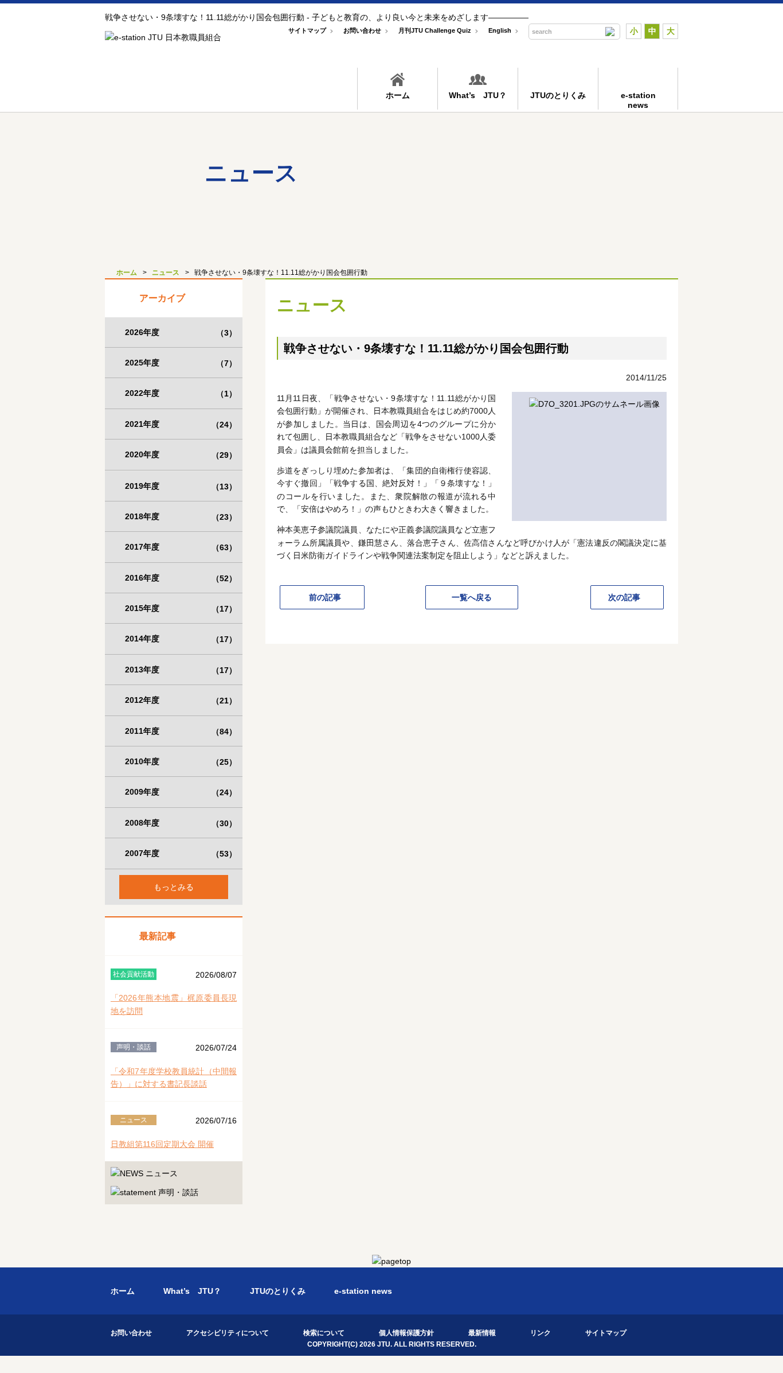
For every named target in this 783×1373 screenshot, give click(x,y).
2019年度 (181, 486)
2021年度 (181, 424)
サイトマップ (307, 30)
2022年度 (181, 393)
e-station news (363, 1291)
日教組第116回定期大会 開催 (162, 1144)
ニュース (165, 273)
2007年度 (181, 853)
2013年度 (181, 670)
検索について (323, 1333)
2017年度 (181, 547)
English (499, 30)
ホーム (398, 95)
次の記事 (624, 597)
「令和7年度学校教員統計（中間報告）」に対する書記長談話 (174, 1077)
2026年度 (181, 332)
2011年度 (181, 731)
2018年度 (181, 517)
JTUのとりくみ (558, 95)
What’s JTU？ (478, 95)
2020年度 (181, 455)
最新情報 (482, 1333)
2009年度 (181, 792)
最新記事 (157, 936)
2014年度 (181, 639)
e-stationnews (638, 100)
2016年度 (181, 578)
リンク (540, 1333)
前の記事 (325, 597)
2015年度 (181, 608)
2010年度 (181, 762)
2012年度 (181, 700)
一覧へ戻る (472, 597)
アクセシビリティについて (227, 1333)
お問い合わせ (362, 30)
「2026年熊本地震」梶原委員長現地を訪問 (174, 1004)
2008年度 (181, 823)
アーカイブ (162, 298)
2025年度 (181, 363)
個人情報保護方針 (406, 1333)
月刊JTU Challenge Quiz (434, 30)
